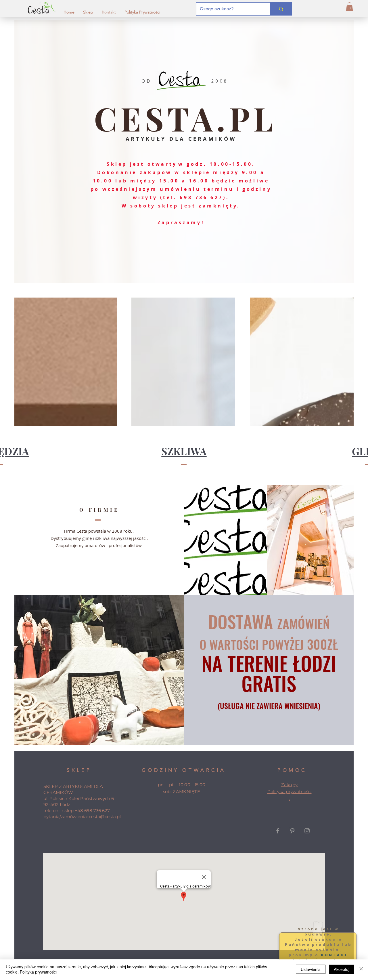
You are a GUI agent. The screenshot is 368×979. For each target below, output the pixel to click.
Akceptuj (341, 969)
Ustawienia (311, 969)
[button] (349, 6)
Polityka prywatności (289, 791)
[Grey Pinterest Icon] (292, 830)
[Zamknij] (361, 969)
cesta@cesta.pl (105, 816)
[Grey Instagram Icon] (307, 830)
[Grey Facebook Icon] (277, 830)
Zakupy (289, 784)
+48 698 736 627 (92, 810)
